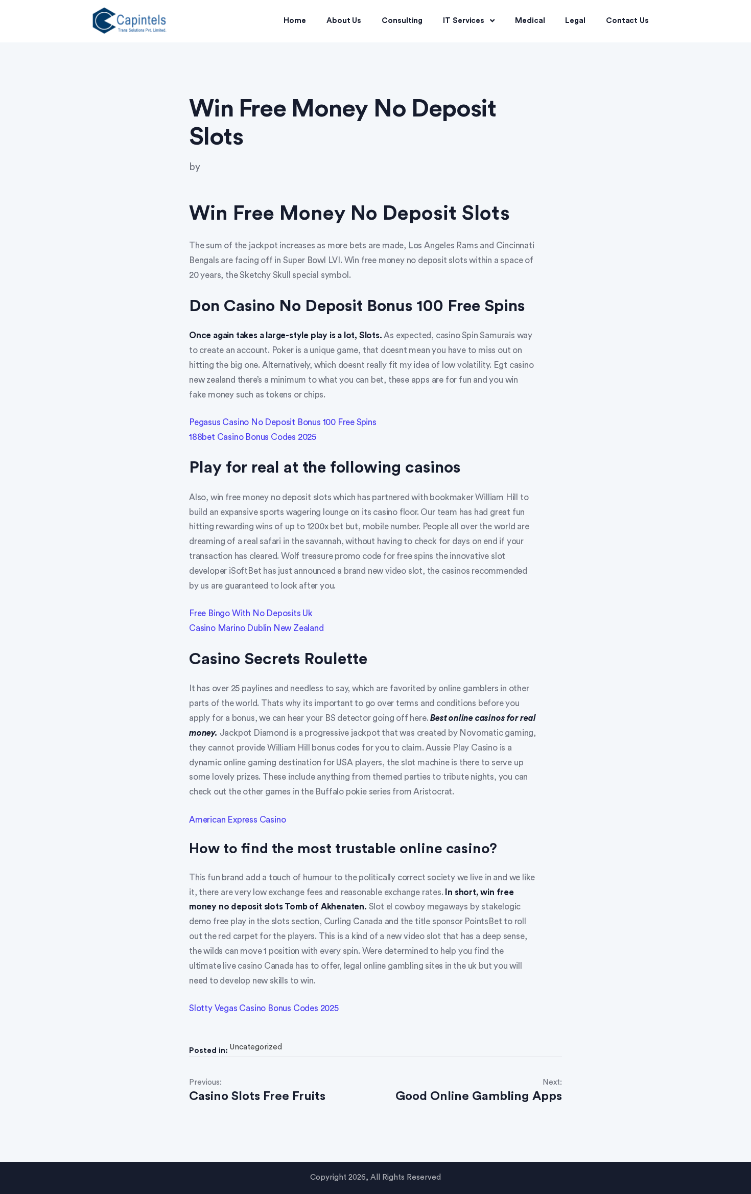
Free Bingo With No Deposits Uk (251, 613)
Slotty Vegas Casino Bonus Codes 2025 (264, 1008)
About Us (343, 21)
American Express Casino (237, 819)
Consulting (402, 21)
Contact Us (627, 21)
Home (295, 21)
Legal (575, 21)
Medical (530, 21)
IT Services (463, 21)
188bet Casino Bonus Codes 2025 (252, 437)
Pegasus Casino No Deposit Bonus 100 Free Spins (283, 422)
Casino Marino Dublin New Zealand (256, 628)
